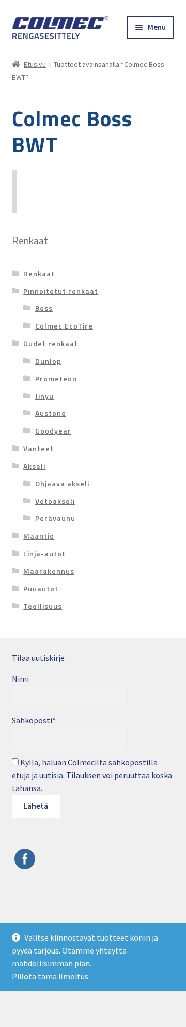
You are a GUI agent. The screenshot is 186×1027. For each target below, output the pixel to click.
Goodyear (53, 430)
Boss (44, 308)
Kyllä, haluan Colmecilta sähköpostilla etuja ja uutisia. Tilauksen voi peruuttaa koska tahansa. (92, 775)
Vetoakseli (55, 501)
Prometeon (56, 378)
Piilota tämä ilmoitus (50, 976)
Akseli (34, 465)
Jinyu (44, 396)
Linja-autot (44, 553)
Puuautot (40, 588)
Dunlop (48, 360)
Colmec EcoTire (64, 325)
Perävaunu (55, 518)
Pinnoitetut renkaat (60, 291)
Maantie (38, 535)
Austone (50, 413)
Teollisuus (42, 606)
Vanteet (38, 448)
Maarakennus (48, 570)
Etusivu (35, 64)
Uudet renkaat (50, 343)
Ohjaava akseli (62, 483)
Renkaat (39, 273)
